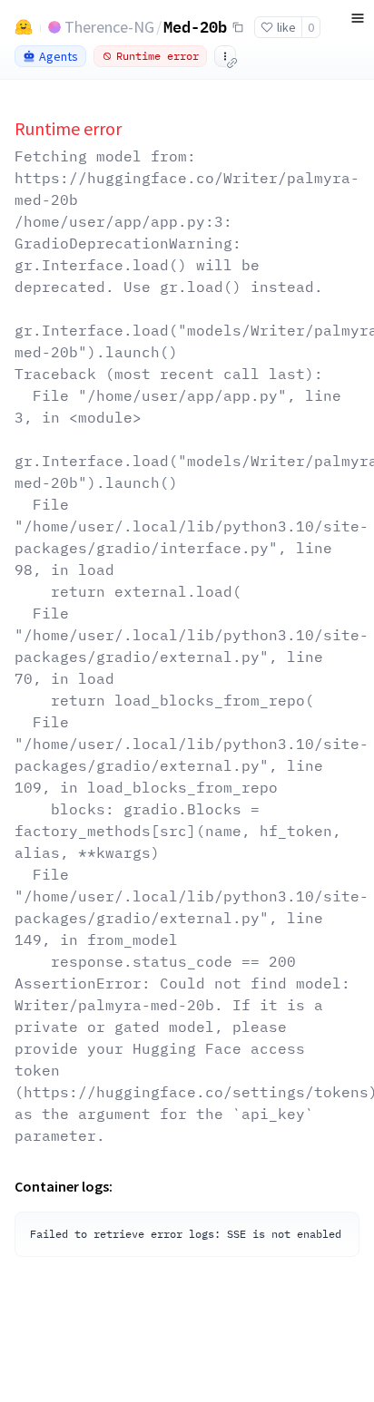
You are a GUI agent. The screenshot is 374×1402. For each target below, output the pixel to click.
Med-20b (195, 26)
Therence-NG (109, 26)
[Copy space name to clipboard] (237, 27)
